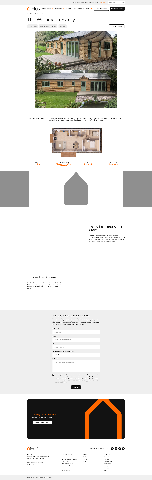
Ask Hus (85, 454)
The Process (58, 8)
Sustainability (84, 2)
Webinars (85, 457)
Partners (96, 2)
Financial (106, 468)
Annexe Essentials (67, 454)
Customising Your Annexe (69, 466)
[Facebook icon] (112, 448)
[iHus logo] (34, 8)
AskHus (88, 8)
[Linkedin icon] (119, 448)
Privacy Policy (42, 477)
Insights (85, 459)
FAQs (84, 461)
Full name (55, 329)
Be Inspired (68, 8)
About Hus (91, 2)
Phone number (57, 344)
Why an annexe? (76, 2)
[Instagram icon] (116, 448)
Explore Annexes (46, 8)
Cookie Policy (49, 477)
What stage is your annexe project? (63, 351)
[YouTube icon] (123, 448)
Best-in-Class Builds (67, 463)
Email (54, 336)
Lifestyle (106, 466)
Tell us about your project (60, 359)
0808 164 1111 (102, 2)
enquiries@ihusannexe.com (35, 462)
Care (105, 470)
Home (28, 13)
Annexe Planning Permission (69, 459)
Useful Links (107, 454)
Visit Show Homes (79, 8)
